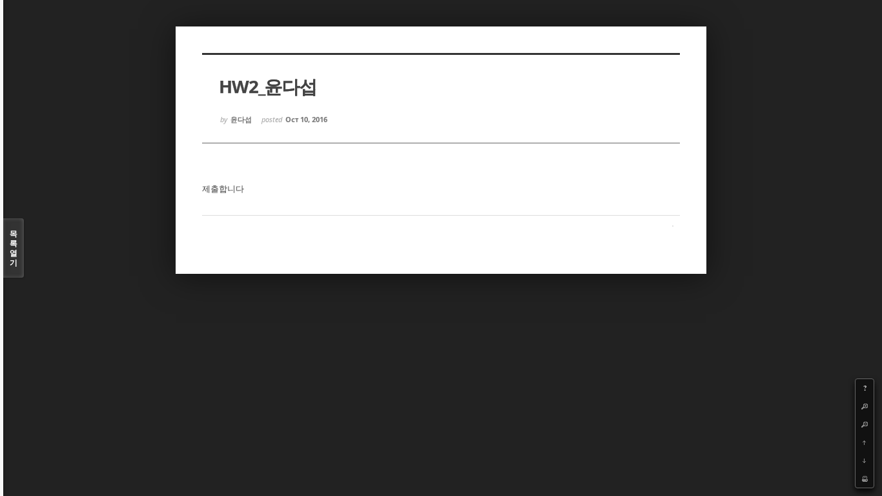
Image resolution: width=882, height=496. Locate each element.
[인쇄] (865, 479)
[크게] (865, 406)
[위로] (865, 442)
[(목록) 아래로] (865, 460)
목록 (13, 248)
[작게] (865, 424)
